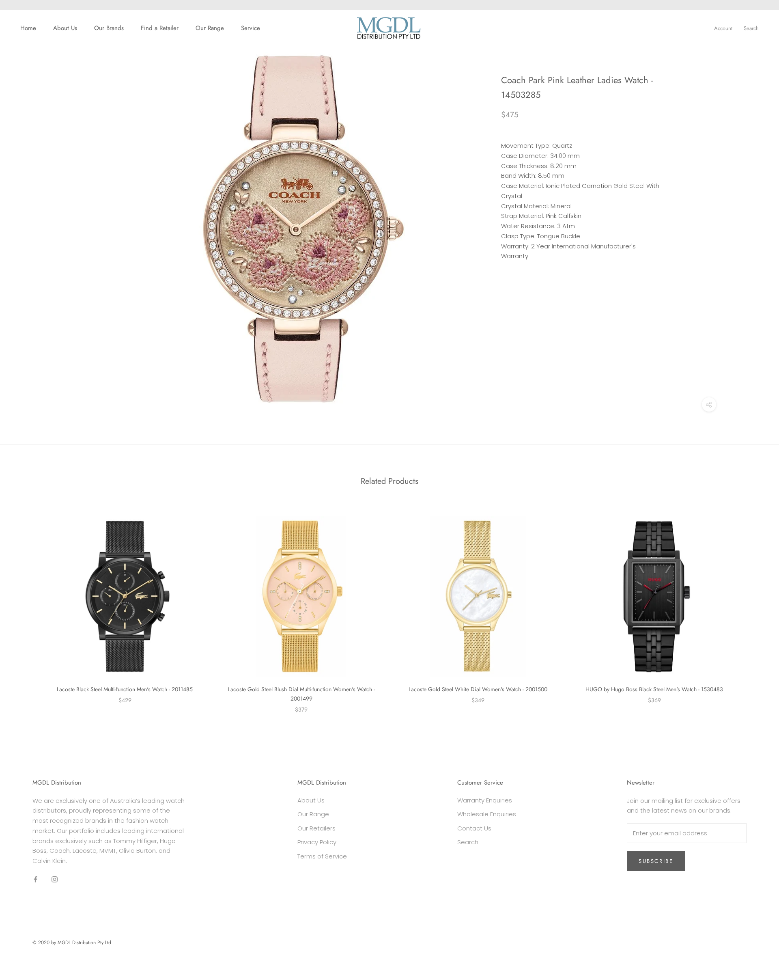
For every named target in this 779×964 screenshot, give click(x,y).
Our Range (210, 28)
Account (723, 28)
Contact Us (474, 828)
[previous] (25, 606)
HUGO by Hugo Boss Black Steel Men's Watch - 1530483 (654, 689)
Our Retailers (316, 828)
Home (28, 28)
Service (250, 28)
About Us (65, 28)
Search (751, 28)
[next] (754, 606)
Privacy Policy (316, 842)
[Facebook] (35, 879)
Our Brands (109, 28)
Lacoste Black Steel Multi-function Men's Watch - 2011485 (125, 689)
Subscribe (656, 861)
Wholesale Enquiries (486, 814)
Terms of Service (322, 856)
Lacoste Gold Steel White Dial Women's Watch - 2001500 (478, 689)
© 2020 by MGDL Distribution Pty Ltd (71, 942)
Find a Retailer (160, 28)
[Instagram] (55, 879)
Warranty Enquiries (484, 800)
